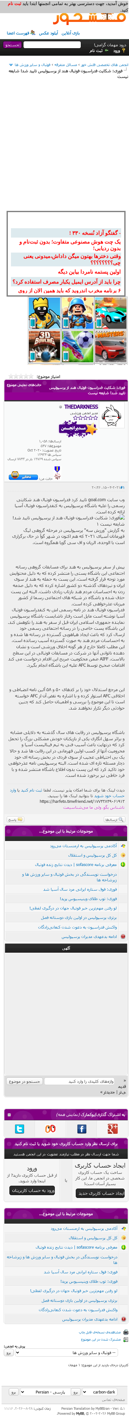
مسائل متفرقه (65, 64)
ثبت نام (96, 50)
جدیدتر (109, 1091)
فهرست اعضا (18, 32)
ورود (116, 50)
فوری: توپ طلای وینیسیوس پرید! (88, 898)
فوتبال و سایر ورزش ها (32, 64)
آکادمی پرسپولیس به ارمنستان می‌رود (83, 845)
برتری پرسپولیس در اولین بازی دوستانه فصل (79, 917)
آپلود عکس (48, 32)
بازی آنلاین (71, 32)
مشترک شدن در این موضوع (101, 1339)
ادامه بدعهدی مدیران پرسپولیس (89, 936)
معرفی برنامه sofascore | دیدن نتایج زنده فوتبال (76, 864)
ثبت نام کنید (31, 789)
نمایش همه (68, 1114)
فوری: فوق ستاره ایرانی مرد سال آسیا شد (80, 889)
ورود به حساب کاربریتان (33, 1190)
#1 (122, 487)
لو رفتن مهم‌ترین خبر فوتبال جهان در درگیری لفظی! (73, 907)
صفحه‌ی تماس (113, 1399)
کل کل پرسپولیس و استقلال (92, 855)
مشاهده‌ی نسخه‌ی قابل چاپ (100, 1332)
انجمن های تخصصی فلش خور (104, 64)
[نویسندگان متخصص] (57, 478)
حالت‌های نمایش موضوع (24, 385)
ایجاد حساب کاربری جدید (101, 1193)
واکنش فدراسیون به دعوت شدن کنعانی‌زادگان (77, 927)
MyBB (80, 1413)
